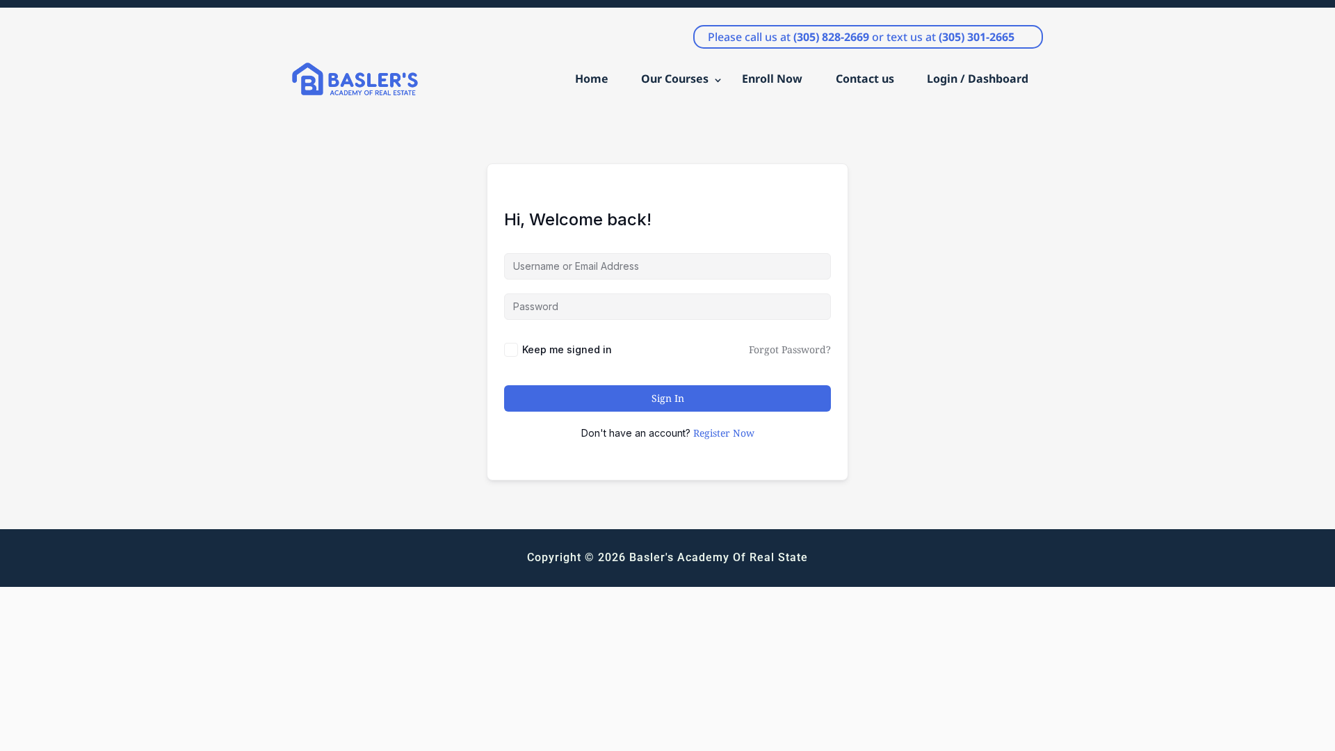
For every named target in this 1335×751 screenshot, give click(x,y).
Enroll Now (772, 78)
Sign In (668, 398)
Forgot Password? (790, 349)
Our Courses (675, 78)
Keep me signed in (567, 349)
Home (591, 78)
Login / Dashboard (977, 78)
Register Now (723, 432)
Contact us (865, 78)
